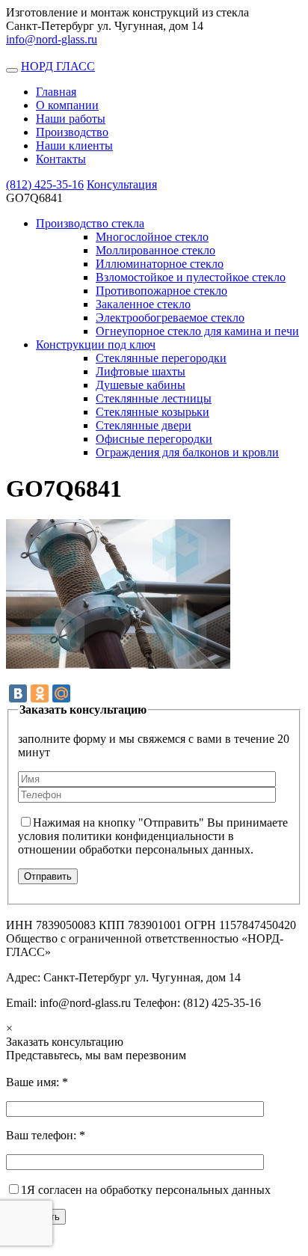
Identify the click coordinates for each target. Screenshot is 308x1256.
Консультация (122, 184)
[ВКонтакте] (18, 693)
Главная (56, 91)
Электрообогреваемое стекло (170, 317)
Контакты (61, 159)
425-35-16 (45, 184)
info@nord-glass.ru (51, 39)
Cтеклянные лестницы (154, 398)
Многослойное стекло (152, 236)
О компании (67, 105)
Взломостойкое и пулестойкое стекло (191, 277)
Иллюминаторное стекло (160, 263)
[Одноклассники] (40, 693)
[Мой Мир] (61, 693)
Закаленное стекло (143, 304)
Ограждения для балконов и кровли (187, 452)
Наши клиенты (74, 145)
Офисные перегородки (154, 438)
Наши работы (70, 118)
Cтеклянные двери (143, 425)
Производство (72, 132)
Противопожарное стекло (161, 290)
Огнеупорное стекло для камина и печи (197, 331)
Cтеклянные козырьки (152, 411)
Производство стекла (90, 223)
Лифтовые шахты (140, 371)
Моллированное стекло (155, 250)
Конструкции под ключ (95, 344)
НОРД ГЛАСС (58, 66)
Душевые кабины (140, 385)
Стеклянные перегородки (161, 358)
